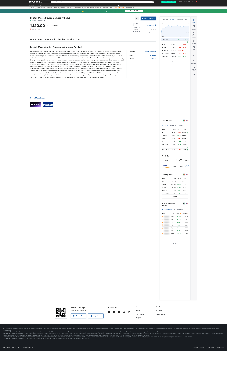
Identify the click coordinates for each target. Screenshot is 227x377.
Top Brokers (166, 156)
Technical (70, 39)
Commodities (179, 19)
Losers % (180, 125)
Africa (111, 7)
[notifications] (193, 1)
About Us (159, 307)
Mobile (138, 310)
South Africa (49, 7)
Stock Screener (107, 5)
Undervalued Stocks (130, 7)
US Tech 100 (165, 50)
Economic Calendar (96, 5)
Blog (137, 307)
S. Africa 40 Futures (167, 42)
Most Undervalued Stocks (168, 204)
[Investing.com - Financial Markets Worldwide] (36, 2)
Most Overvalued (178, 209)
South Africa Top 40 (167, 39)
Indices (172, 19)
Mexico (153, 59)
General (33, 39)
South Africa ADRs (78, 7)
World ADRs (70, 7)
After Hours (56, 7)
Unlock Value (150, 25)
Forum (78, 39)
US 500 (164, 47)
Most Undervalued (167, 209)
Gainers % (173, 125)
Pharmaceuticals (150, 51)
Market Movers (167, 121)
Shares (32, 7)
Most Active (165, 125)
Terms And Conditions (198, 347)
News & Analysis (50, 39)
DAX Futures (165, 53)
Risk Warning (220, 347)
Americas (86, 7)
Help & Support (160, 314)
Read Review (187, 166)
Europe (92, 7)
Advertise (159, 310)
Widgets (138, 317)
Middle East (98, 7)
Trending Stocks (167, 175)
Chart (40, 39)
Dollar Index (165, 56)
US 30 (163, 44)
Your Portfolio (140, 314)
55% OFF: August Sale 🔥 (169, 1)
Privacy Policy (210, 347)
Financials (61, 39)
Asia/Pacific (105, 7)
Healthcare (152, 55)
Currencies (165, 19)
